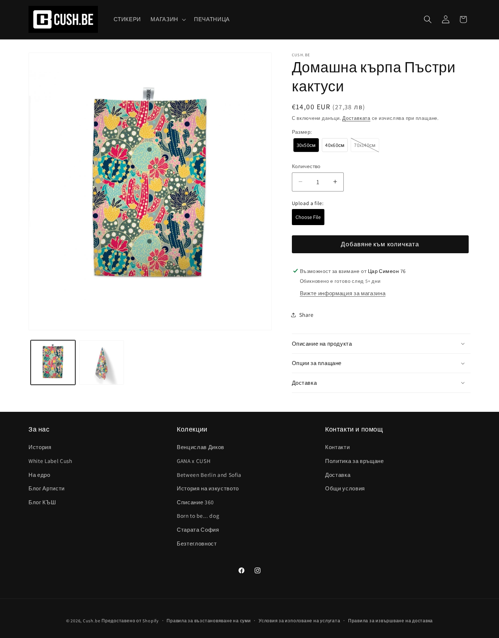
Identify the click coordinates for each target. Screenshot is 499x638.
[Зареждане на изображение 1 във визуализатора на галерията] (53, 362)
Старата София (198, 529)
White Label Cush (50, 460)
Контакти (337, 447)
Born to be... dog (198, 515)
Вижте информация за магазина (342, 293)
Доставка (337, 474)
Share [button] (306, 314)
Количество (306, 165)
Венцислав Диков (200, 447)
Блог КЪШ (42, 502)
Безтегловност (197, 543)
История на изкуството (208, 488)
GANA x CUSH (193, 460)
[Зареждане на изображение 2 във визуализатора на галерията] (101, 362)
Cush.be (91, 620)
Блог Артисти (46, 488)
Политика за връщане (354, 460)
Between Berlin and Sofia (209, 474)
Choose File (308, 217)
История (40, 447)
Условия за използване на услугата (299, 620)
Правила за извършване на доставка (390, 620)
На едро (39, 474)
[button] (167, 19)
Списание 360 (195, 502)
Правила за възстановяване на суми (209, 620)
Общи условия (345, 488)
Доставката (356, 118)
